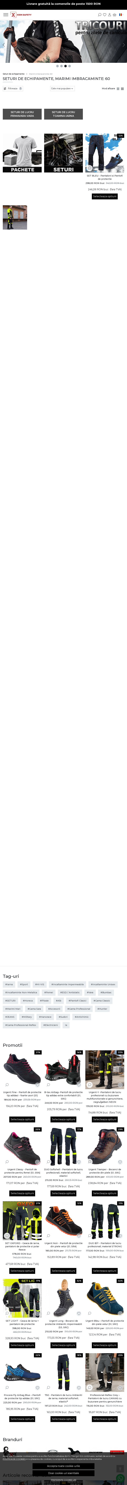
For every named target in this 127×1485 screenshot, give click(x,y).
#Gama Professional (78, 1008)
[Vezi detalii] (89, 168)
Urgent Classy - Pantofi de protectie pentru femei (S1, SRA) (22, 1171)
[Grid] (122, 88)
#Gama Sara (34, 1008)
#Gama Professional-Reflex (20, 1025)
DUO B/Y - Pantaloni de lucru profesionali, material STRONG (105, 1245)
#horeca (28, 1000)
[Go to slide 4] (69, 66)
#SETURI (10, 1000)
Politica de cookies (14, 1459)
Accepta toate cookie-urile (63, 1466)
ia (66, 1025)
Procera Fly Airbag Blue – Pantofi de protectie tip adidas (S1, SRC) (22, 1397)
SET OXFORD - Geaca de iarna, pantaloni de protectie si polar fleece (22, 1246)
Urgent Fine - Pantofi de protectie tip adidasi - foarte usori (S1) (22, 1094)
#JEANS (9, 1017)
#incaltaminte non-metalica (21, 992)
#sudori (63, 1017)
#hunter (102, 1008)
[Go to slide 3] (65, 66)
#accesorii (54, 1008)
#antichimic (82, 1017)
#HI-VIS (39, 984)
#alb (58, 1000)
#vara (90, 992)
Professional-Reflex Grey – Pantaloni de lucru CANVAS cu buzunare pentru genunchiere (105, 1398)
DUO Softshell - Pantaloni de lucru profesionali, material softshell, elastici (63, 1172)
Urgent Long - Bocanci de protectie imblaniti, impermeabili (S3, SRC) (63, 1324)
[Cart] (114, 15)
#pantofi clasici (77, 1000)
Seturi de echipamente (13, 74)
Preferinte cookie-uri (63, 1480)
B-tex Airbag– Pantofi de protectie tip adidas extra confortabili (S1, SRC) (63, 1095)
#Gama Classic (102, 1000)
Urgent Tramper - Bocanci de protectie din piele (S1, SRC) (104, 1171)
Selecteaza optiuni (104, 196)
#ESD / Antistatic (70, 992)
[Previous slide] (3, 45)
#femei (48, 992)
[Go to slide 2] (61, 66)
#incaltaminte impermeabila (67, 984)
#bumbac (106, 992)
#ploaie (44, 1000)
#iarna (9, 984)
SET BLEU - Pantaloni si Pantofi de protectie (105, 177)
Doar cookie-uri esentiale (63, 1473)
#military (27, 1017)
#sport (24, 984)
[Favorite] (104, 15)
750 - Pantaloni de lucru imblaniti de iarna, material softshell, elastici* (63, 1398)
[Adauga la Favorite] (120, 168)
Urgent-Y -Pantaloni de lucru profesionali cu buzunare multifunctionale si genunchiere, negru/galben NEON (105, 1097)
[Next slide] (123, 45)
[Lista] (118, 88)
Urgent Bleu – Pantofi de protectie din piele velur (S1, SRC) (104, 1322)
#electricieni (50, 1025)
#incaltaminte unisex (103, 984)
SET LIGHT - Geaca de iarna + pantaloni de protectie (22, 1322)
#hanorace (45, 1017)
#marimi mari (12, 1008)
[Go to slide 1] (57, 66)
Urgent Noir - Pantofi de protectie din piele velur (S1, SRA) (63, 1245)
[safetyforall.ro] (21, 15)
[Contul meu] (109, 15)
